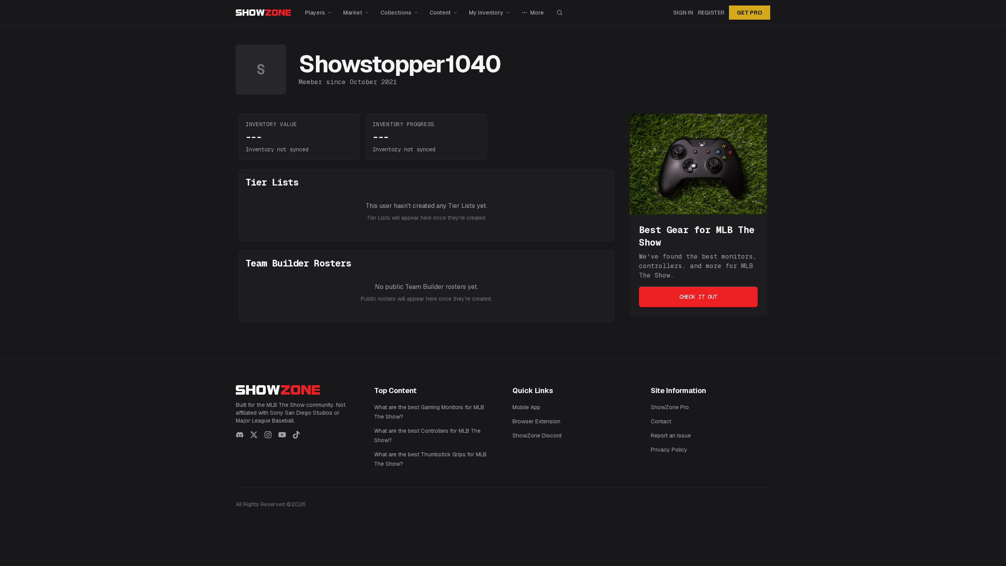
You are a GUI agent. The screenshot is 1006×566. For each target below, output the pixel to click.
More (537, 12)
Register (711, 12)
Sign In (683, 12)
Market (352, 12)
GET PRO (749, 12)
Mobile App (526, 407)
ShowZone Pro (670, 407)
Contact (661, 421)
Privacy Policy (669, 449)
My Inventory (486, 12)
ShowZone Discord (537, 435)
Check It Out (698, 296)
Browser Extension (536, 421)
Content (440, 12)
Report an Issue (671, 435)
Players (315, 12)
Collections (395, 12)
